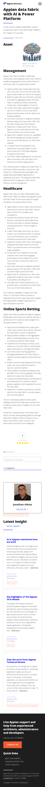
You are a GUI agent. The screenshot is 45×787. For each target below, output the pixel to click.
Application (12, 706)
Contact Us (12, 745)
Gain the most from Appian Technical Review (21, 660)
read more (34, 568)
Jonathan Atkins (8, 38)
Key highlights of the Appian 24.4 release (22, 598)
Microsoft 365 (22, 515)
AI (8, 583)
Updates (11, 645)
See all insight (13, 526)
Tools (14, 583)
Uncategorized (31, 706)
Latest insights (12, 765)
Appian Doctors (14, 3)
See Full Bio (21, 509)
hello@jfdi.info (8, 778)
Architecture (9, 515)
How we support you (14, 761)
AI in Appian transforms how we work (22, 540)
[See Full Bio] (27, 509)
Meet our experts (13, 758)
